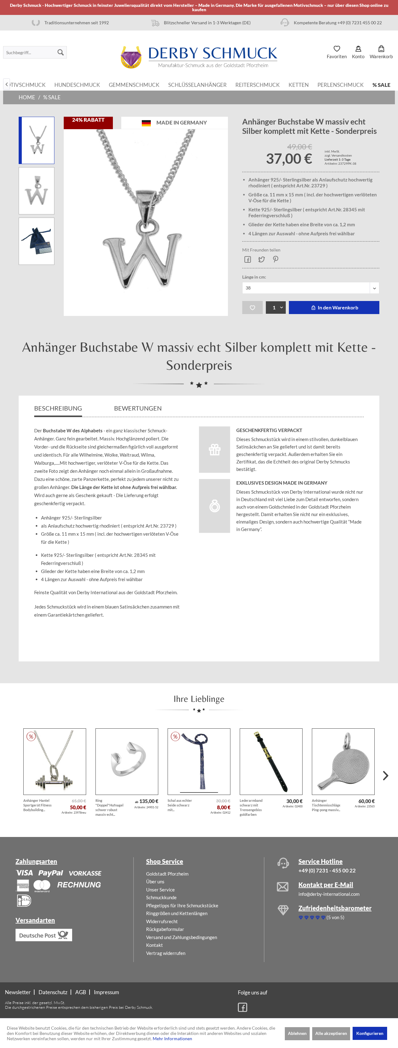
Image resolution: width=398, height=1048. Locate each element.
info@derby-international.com (328, 894)
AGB (80, 992)
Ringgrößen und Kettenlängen (176, 913)
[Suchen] (60, 52)
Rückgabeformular (165, 929)
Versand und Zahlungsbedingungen (181, 937)
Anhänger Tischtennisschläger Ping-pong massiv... (326, 805)
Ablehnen (297, 1033)
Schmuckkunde (161, 897)
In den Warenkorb (337, 307)
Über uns (155, 881)
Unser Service (160, 889)
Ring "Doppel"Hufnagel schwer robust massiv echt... (109, 807)
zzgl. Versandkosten (338, 155)
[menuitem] (35, 52)
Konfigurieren (369, 1033)
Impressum (106, 992)
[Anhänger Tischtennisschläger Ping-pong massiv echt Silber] (343, 761)
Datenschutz (53, 992)
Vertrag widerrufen (165, 953)
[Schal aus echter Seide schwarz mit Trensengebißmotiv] (199, 761)
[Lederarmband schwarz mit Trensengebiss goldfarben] (271, 761)
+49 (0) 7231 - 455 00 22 (327, 870)
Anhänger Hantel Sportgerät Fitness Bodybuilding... (37, 805)
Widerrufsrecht (162, 921)
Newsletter (18, 992)
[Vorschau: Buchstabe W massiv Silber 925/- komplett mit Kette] (36, 140)
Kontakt (154, 945)
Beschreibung (58, 408)
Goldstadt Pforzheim (167, 873)
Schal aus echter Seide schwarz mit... (180, 805)
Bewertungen (138, 408)
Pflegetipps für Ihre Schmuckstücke (182, 905)
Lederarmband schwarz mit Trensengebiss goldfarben (251, 807)
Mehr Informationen (172, 1038)
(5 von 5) (335, 917)
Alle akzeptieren (331, 1033)
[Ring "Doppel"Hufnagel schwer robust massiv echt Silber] (126, 761)
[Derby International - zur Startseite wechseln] (199, 57)
